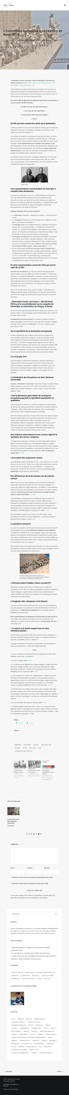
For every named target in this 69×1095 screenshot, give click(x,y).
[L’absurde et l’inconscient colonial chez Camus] (34, 764)
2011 (13, 1019)
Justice (32, 1034)
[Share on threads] (8, 47)
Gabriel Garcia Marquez (47, 1031)
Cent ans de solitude (34, 1022)
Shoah (39, 748)
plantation (50, 1043)
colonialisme (27, 745)
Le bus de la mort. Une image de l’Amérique (13, 821)
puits (13, 1046)
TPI (39, 1046)
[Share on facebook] (4, 47)
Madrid (44, 1040)
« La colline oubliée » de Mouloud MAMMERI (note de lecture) (48, 771)
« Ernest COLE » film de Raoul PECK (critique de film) (20, 770)
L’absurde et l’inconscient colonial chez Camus (34, 770)
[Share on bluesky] (15, 47)
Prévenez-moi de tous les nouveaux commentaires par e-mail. (32, 877)
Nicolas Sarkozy (26, 1043)
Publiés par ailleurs (28, 978)
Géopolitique (20, 40)
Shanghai (21, 1046)
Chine (48, 1025)
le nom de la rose (50, 1034)
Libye (50, 1037)
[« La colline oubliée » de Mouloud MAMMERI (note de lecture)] (48, 764)
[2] (33, 222)
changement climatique (18, 1025)
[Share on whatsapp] (13, 47)
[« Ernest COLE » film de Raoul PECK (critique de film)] (20, 764)
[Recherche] (34, 914)
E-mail (29, 868)
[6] (34, 519)
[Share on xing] (18, 47)
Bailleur (29, 1019)
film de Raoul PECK (46, 745)
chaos (30, 1025)
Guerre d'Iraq (23, 1034)
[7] (11, 706)
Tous (37, 40)
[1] (32, 132)
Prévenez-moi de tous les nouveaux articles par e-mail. (30, 883)
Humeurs (15, 975)
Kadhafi (40, 1034)
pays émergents (39, 1043)
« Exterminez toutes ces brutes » (23, 751)
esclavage (36, 745)
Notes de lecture (47, 975)
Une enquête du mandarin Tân (20, 1052)
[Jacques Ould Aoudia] (8, 5)
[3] (16, 232)
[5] (18, 342)
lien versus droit (25, 1040)
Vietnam (34, 1052)
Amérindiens (18, 745)
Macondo (36, 1040)
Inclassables (25, 975)
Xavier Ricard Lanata (45, 1052)
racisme (25, 748)
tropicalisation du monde (19, 1049)
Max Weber (52, 1040)
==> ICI (49, 246)
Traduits (47, 978)
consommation (36, 1028)
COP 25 (46, 1028)
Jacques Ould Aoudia (50, 40)
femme (26, 1031)
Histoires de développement (45, 972)
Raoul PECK (32, 748)
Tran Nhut (47, 1046)
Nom (13, 868)
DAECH (53, 1028)
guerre (14, 1034)
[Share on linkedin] (11, 47)
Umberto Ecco (34, 1049)
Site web (47, 868)
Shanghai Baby (31, 1046)
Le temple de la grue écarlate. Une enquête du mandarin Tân (28, 1037)
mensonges (15, 1043)
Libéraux (14, 1040)
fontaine (34, 1031)
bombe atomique (39, 1019)
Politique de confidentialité (10, 1089)
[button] (65, 5)
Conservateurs (24, 1028)
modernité (17, 748)
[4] (48, 274)
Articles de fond (30, 40)
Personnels (15, 978)
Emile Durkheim (16, 1031)
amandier (20, 1019)
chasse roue (39, 1025)
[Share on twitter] (6, 47)
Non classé (35, 975)
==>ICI (35, 671)
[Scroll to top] (65, 1091)
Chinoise (14, 1028)
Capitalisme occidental (18, 1022)
